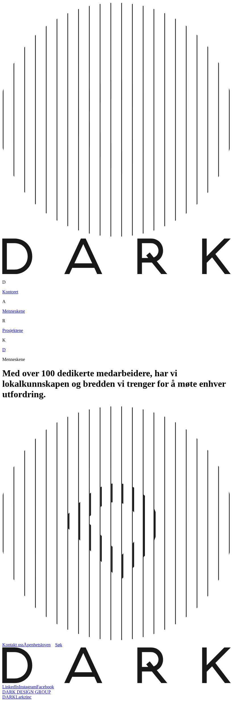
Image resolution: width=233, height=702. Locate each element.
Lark (20, 697)
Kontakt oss (13, 644)
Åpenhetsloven (37, 644)
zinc (28, 697)
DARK (9, 697)
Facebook (45, 686)
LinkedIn (10, 686)
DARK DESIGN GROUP (26, 692)
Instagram (27, 686)
